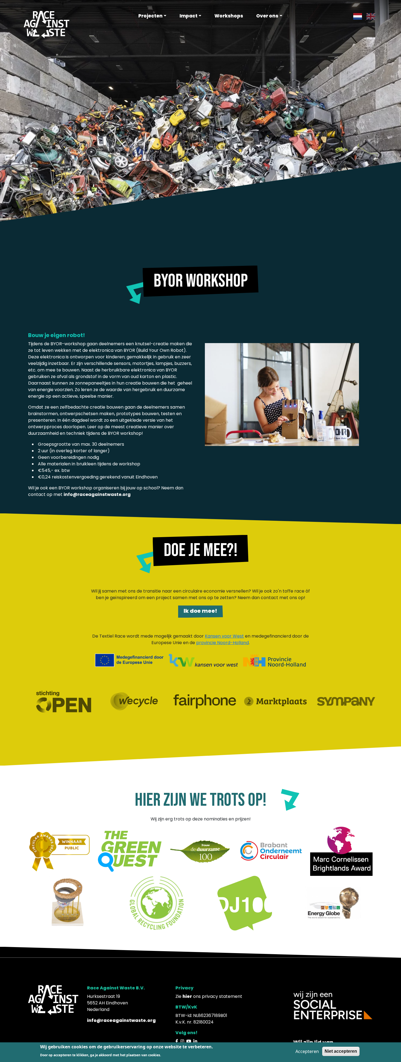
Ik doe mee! (200, 611)
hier (187, 996)
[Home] (46, 24)
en (369, 16)
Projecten (150, 16)
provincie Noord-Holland (222, 642)
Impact (188, 16)
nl (355, 16)
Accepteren (307, 1051)
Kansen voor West (224, 636)
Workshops (228, 16)
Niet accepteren (341, 1051)
